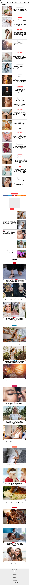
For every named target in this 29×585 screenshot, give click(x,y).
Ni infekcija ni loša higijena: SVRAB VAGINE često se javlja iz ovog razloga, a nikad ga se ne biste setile (20, 148)
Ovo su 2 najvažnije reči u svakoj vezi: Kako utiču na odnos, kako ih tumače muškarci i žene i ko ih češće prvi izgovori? (14, 563)
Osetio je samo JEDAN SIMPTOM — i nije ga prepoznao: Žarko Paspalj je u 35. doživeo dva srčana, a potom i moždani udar (20, 92)
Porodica (21, 2)
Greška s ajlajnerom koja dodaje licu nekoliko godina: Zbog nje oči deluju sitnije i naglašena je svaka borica (9, 232)
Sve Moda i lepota (14, 444)
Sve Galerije (14, 323)
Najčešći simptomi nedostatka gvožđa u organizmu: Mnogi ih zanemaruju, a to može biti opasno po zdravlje (19, 56)
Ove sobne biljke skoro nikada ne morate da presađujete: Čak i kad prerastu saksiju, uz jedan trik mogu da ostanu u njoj (10, 252)
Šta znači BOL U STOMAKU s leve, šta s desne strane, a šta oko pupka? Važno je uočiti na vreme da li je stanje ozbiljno (19, 114)
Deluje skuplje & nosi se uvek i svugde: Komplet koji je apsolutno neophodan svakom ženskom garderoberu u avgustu (9, 242)
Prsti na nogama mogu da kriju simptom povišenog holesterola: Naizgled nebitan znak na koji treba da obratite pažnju (19, 23)
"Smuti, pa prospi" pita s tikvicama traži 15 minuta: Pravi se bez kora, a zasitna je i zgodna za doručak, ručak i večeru (14, 502)
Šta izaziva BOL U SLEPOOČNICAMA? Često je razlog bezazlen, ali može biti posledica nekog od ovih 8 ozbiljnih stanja (20, 103)
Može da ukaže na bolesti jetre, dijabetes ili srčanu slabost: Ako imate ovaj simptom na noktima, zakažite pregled (20, 11)
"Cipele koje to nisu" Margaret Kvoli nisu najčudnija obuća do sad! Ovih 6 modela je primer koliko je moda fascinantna (14, 281)
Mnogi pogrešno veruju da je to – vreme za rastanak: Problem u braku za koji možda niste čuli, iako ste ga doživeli (14, 544)
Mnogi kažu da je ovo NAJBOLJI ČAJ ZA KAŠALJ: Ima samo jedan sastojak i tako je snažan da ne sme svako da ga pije (20, 79)
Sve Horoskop (14, 383)
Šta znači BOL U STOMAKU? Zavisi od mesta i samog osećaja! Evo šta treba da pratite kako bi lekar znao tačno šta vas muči (20, 160)
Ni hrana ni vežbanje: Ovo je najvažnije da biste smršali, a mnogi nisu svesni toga (14, 484)
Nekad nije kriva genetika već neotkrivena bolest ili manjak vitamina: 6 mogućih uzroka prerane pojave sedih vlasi (20, 34)
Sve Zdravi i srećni (14, 505)
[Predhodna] (13, 190)
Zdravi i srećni (12, 2)
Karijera (25, 2)
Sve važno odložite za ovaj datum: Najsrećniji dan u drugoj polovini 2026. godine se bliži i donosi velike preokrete (14, 380)
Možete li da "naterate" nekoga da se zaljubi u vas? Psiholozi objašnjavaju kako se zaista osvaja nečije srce (14, 526)
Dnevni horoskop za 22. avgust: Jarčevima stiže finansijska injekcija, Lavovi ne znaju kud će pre (9, 212)
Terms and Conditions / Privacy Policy (14, 582)
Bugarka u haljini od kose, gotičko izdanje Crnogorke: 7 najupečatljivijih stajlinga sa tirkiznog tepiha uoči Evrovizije (14, 299)
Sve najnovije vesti (14, 259)
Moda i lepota (6, 2)
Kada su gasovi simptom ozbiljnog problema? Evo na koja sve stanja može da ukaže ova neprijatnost (19, 182)
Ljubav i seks (16, 2)
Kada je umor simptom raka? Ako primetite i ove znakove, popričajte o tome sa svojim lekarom (20, 45)
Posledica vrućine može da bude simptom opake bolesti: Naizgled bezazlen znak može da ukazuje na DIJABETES (20, 171)
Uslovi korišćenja (14, 580)
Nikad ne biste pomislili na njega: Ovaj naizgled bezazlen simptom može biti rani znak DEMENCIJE (19, 136)
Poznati (2, 2)
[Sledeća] (16, 190)
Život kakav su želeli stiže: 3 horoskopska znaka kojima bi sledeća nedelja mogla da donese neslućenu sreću (14, 362)
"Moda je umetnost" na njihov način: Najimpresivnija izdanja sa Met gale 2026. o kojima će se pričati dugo (14, 319)
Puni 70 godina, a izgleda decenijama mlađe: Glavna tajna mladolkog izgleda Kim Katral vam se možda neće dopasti (14, 441)
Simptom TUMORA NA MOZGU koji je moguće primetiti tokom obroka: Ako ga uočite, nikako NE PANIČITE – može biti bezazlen (20, 126)
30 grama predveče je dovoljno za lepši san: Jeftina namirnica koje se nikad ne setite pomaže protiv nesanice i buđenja (9, 222)
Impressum (14, 577)
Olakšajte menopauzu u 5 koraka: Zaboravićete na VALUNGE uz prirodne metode (19, 67)
